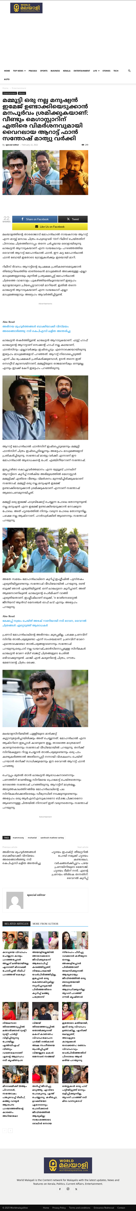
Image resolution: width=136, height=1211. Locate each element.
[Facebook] (60, 1190)
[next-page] (10, 1130)
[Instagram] (68, 1189)
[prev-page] (4, 1130)
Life (95, 70)
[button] (129, 71)
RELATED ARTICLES (16, 924)
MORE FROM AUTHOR (45, 924)
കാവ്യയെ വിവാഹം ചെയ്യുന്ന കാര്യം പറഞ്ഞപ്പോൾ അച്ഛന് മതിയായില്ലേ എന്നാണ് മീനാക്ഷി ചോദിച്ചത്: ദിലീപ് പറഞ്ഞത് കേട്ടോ (15, 963)
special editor (12, 144)
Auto (7, 79)
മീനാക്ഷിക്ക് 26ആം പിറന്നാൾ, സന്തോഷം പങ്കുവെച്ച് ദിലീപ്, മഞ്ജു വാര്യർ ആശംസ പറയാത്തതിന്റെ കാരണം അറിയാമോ (14, 1101)
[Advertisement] (91, 8)
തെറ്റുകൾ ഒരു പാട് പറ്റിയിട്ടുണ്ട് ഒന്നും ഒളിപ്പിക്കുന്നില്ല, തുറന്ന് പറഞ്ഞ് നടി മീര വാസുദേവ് (74, 1094)
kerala (66, 70)
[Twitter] (76, 1190)
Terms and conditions (79, 1207)
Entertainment (82, 70)
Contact (121, 1207)
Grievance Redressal (104, 1207)
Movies (22, 93)
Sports (43, 70)
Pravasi (33, 70)
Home (7, 70)
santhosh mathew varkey (52, 837)
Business (55, 70)
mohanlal (32, 837)
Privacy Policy (59, 1207)
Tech (116, 70)
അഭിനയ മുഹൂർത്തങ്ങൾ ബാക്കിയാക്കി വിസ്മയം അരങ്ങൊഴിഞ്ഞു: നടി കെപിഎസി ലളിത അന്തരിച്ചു (21, 858)
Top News (18, 70)
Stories (106, 70)
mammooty (18, 837)
